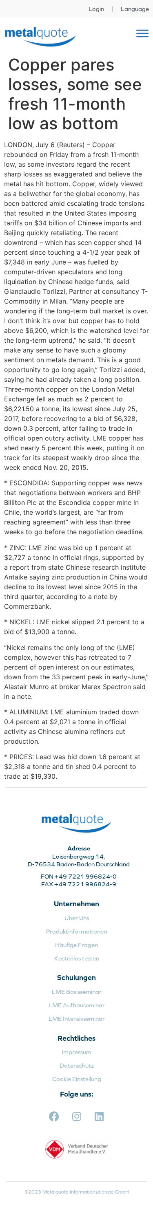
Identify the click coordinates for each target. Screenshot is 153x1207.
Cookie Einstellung (76, 1078)
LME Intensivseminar (77, 1018)
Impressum (76, 1051)
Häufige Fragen (76, 944)
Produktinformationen (76, 931)
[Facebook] (54, 1116)
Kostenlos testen (76, 958)
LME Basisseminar (77, 991)
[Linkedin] (99, 1116)
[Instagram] (77, 1116)
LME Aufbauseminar (77, 1005)
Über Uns (76, 917)
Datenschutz (77, 1065)
